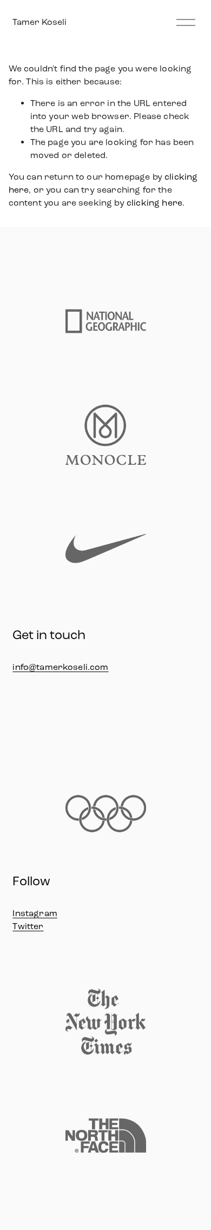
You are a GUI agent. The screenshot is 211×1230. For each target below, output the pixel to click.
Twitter (27, 926)
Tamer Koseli (39, 22)
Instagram (34, 913)
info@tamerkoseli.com (60, 667)
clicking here (154, 203)
